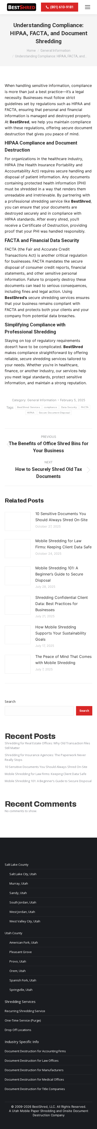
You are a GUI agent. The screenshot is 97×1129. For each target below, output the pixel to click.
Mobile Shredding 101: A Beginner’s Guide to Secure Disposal (59, 574)
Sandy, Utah (18, 893)
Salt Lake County (16, 864)
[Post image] (18, 521)
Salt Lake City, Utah (22, 874)
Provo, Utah (17, 961)
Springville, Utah (20, 990)
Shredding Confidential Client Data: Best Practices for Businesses (61, 603)
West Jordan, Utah (22, 912)
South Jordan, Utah (22, 902)
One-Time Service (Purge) (23, 1020)
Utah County (13, 933)
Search (10, 701)
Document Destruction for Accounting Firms (35, 1051)
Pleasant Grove (20, 952)
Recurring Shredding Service (25, 1011)
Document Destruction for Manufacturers (34, 1070)
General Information (42, 400)
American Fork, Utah (23, 942)
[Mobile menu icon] (87, 7)
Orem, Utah (17, 971)
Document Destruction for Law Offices (32, 1060)
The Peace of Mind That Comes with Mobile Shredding (63, 659)
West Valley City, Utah (24, 921)
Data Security (69, 407)
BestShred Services (28, 407)
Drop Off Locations (18, 1030)
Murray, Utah (18, 883)
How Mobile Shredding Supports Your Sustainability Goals (60, 633)
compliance (50, 407)
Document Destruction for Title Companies (35, 1089)
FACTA (85, 407)
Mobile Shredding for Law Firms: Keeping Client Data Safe (63, 543)
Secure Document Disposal (54, 412)
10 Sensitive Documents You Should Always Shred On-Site (61, 516)
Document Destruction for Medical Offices (34, 1079)
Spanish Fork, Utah (22, 980)
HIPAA (31, 412)
